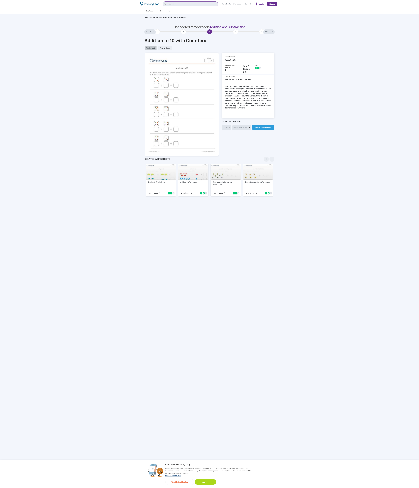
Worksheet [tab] (150, 48)
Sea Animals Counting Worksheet (222, 183)
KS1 (160, 11)
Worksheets (226, 4)
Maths (148, 17)
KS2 (169, 11)
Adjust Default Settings (180, 482)
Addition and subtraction (227, 27)
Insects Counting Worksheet (258, 182)
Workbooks (237, 4)
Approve (205, 482)
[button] (266, 159)
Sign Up (272, 4)
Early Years (149, 11)
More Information (173, 476)
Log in (261, 4)
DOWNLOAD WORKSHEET (263, 127)
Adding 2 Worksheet (157, 182)
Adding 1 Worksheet (189, 182)
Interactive (248, 4)
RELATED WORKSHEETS (157, 158)
